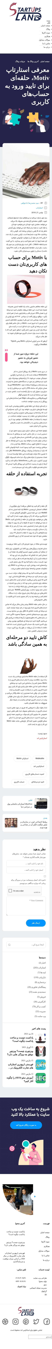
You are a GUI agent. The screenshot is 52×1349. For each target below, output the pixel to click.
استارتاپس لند (38, 766)
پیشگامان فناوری (38, 987)
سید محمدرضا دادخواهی (30, 203)
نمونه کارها (46, 33)
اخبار (44, 963)
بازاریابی (42, 977)
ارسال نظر (36, 923)
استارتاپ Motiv (22, 758)
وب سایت (41, 1016)
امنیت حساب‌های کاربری (34, 774)
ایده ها (43, 972)
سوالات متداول (44, 40)
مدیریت (42, 1011)
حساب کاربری (19, 782)
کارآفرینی (42, 1002)
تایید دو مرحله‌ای (37, 782)
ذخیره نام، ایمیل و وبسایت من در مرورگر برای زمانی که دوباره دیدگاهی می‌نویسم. (28, 881)
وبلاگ (48, 29)
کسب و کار (41, 1006)
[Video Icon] (35, 1196)
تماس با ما (46, 44)
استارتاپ (39, 208)
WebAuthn (39, 758)
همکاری (47, 36)
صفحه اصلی (45, 26)
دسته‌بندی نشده (39, 992)
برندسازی (42, 982)
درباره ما (47, 47)
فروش (43, 997)
